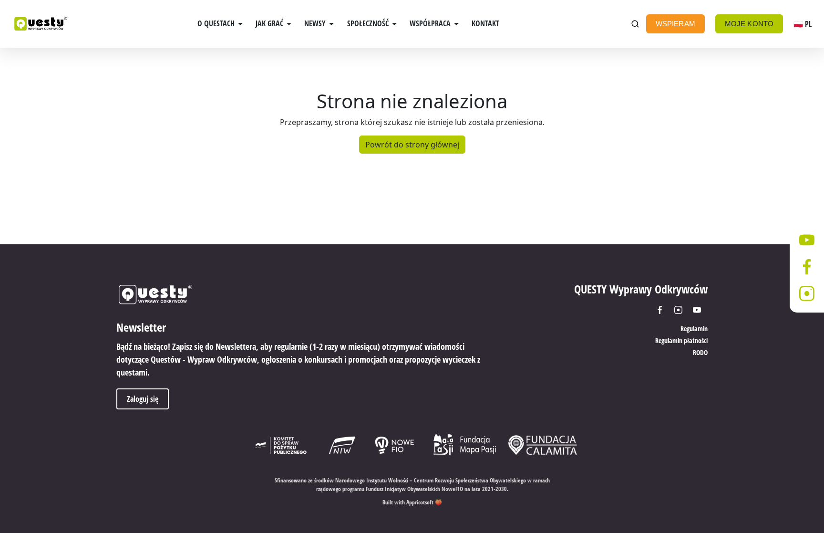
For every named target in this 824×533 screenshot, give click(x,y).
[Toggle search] (635, 24)
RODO (700, 352)
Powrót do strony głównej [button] (412, 144)
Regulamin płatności (681, 340)
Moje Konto (749, 24)
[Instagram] (681, 310)
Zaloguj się (142, 399)
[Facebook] (663, 310)
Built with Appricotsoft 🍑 (412, 502)
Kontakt (485, 23)
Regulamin (694, 328)
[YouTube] (700, 310)
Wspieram (675, 24)
